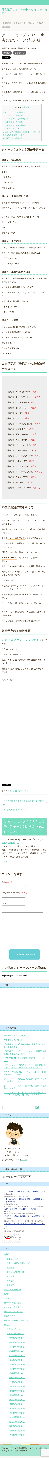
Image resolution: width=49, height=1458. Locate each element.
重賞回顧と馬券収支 (12, 1292)
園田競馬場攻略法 (17, 1428)
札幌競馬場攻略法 (17, 1375)
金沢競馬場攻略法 (17, 1415)
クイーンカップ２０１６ (17, 793)
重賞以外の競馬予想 (15, 1274)
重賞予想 (10, 1270)
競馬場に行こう (13, 1331)
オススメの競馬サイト (13, 1309)
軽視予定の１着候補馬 (12, 140)
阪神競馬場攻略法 (17, 1353)
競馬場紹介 (8, 1327)
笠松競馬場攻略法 (17, 1424)
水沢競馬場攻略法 (17, 1411)
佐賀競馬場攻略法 (17, 1437)
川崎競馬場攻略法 (17, 1389)
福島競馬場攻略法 (17, 1367)
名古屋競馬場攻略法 (18, 1419)
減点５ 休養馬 (13, 131)
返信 (5, 864)
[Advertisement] (24, 709)
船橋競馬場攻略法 (17, 1393)
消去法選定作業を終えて (13, 137)
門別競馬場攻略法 (17, 1402)
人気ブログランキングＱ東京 (21, 641)
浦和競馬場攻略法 (17, 1397)
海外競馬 (10, 1283)
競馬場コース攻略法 (15, 1336)
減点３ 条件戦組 (14, 124)
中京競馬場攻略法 (17, 1358)
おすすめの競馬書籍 (12, 1305)
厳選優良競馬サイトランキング (17, 1038)
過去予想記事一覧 (10, 1179)
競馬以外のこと (10, 1318)
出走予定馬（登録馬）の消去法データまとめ (21, 134)
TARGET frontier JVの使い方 (16, 1323)
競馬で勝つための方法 (13, 1314)
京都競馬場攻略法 (17, 1349)
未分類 (7, 1301)
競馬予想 (6, 55)
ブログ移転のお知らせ (13, 1042)
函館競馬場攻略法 (17, 1380)
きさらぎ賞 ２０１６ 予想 (16, 812)
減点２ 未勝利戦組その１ (18, 121)
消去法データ (20, 55)
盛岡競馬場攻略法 (17, 1406)
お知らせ (8, 1296)
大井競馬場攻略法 (17, 1384)
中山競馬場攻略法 (17, 1345)
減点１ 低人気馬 (14, 118)
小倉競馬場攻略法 (17, 1371)
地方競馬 (10, 1279)
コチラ (24, 1162)
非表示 (26, 109)
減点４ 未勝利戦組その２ (18, 127)
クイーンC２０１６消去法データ (17, 114)
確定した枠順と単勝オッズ (18, 1265)
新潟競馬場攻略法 (17, 1362)
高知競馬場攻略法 (17, 1433)
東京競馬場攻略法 (17, 1340)
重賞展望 (10, 1287)
